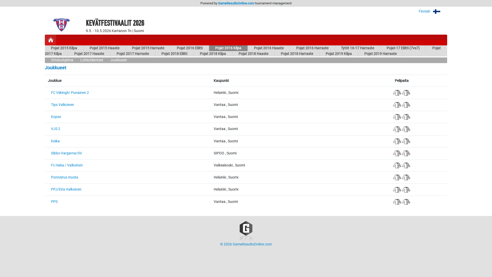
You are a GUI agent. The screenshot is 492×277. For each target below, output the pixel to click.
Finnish (425, 11)
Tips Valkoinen (62, 105)
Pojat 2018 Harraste (297, 54)
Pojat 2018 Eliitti (174, 54)
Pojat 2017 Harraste (133, 54)
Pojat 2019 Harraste (380, 54)
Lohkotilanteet (91, 60)
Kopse (56, 117)
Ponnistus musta (64, 177)
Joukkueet (118, 60)
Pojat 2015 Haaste (104, 48)
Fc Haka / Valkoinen (67, 165)
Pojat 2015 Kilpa (64, 48)
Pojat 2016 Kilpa (228, 48)
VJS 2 (55, 129)
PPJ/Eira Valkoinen (66, 189)
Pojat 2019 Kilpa (339, 54)
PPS (54, 202)
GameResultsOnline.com (236, 3)
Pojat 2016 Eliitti (190, 48)
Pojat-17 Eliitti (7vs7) (403, 48)
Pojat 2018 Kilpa (213, 54)
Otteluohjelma (62, 60)
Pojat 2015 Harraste (148, 48)
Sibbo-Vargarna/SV (66, 153)
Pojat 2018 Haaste (253, 54)
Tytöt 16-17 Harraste (357, 48)
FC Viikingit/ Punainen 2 (70, 93)
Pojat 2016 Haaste (269, 48)
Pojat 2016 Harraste (312, 48)
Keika (55, 141)
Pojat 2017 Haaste (89, 54)
